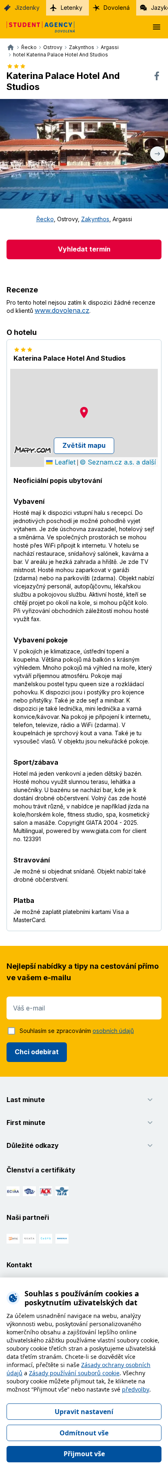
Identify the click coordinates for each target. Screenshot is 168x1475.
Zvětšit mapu (84, 445)
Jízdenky (27, 7)
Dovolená (117, 7)
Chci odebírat (37, 1052)
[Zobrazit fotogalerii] (83, 154)
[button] (84, 412)
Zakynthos (95, 219)
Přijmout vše (84, 1453)
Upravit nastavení (84, 1411)
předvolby (135, 1389)
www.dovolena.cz (62, 310)
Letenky (71, 7)
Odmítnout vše (84, 1432)
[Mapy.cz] (32, 450)
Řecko (45, 219)
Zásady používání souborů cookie (74, 1373)
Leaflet (64, 462)
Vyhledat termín (84, 249)
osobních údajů (113, 1030)
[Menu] (156, 27)
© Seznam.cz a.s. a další (118, 462)
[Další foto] (157, 154)
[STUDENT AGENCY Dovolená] (37, 27)
